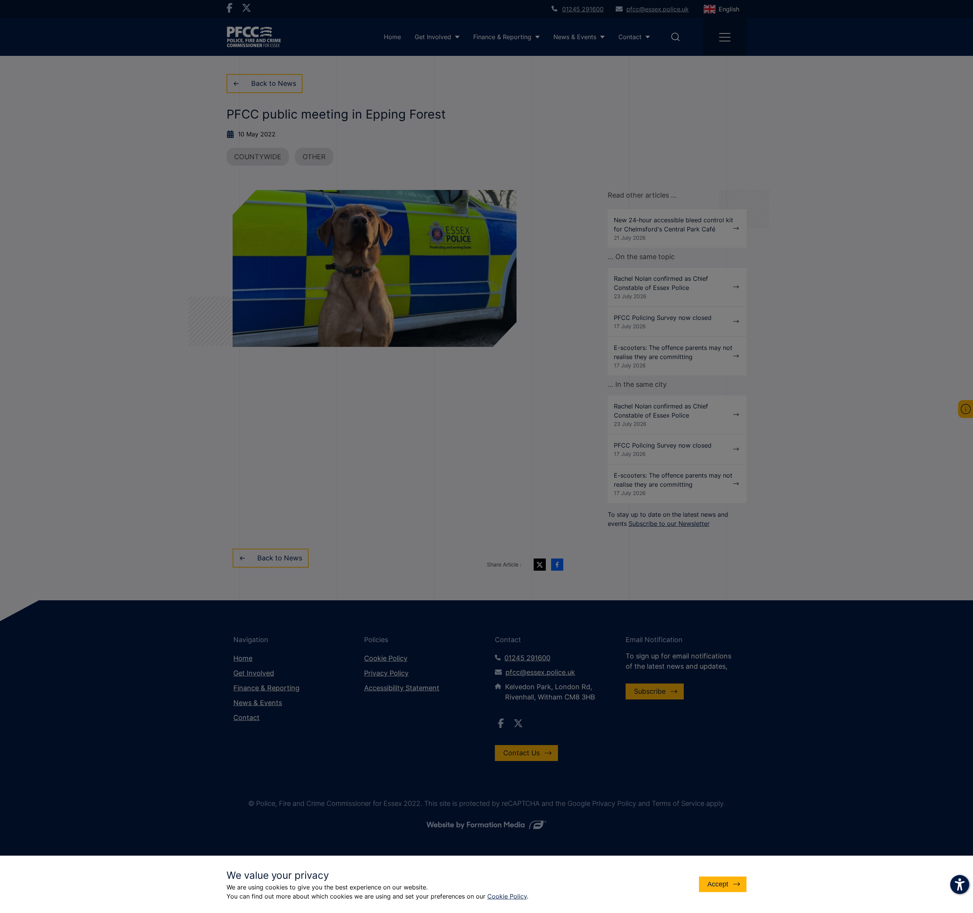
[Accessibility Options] (959, 884)
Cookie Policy (507, 896)
